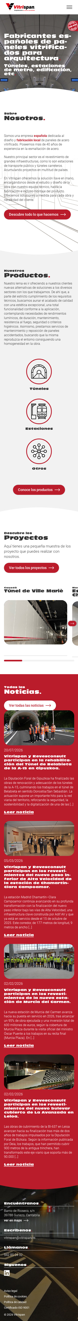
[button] (72, 623)
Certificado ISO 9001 (17, 1307)
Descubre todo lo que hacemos (33, 214)
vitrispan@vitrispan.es (19, 1238)
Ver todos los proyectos (28, 568)
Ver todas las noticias (26, 705)
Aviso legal (10, 1290)
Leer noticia (19, 812)
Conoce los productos (35, 489)
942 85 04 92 (13, 1255)
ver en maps (13, 1220)
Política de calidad (15, 1302)
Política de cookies (15, 1296)
